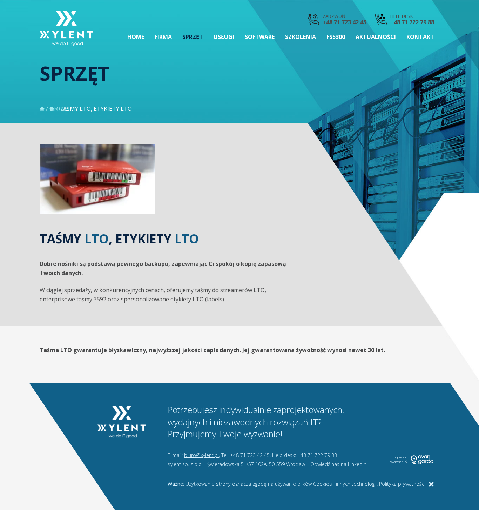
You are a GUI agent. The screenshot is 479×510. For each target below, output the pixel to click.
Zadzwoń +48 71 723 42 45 (344, 19)
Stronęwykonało (398, 460)
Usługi (224, 37)
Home (135, 37)
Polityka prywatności (402, 484)
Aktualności (376, 37)
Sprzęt (192, 37)
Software (260, 37)
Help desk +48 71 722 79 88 (412, 19)
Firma (163, 37)
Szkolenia (300, 37)
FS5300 (335, 37)
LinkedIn (357, 464)
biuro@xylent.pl (201, 455)
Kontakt (420, 37)
